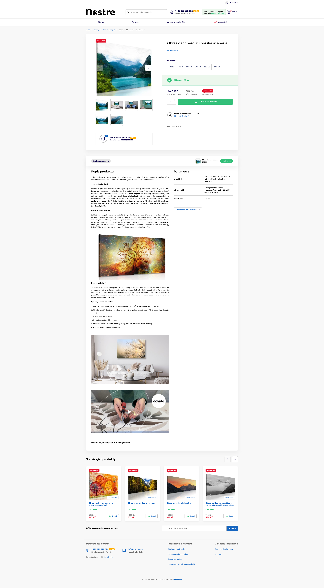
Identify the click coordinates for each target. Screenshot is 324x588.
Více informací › (173, 50)
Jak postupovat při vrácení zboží (181, 564)
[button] (148, 68)
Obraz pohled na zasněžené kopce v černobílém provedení (220, 504)
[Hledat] (128, 12)
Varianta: (171, 61)
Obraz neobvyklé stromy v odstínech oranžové (101, 504)
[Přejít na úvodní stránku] (100, 12)
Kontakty (218, 554)
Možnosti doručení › (181, 116)
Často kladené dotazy (224, 549)
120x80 (207, 67)
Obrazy (96, 30)
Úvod (88, 30)
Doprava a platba (175, 559)
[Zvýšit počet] (174, 100)
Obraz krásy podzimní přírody (141, 503)
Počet (170, 102)
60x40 (189, 67)
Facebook (108, 557)
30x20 (171, 67)
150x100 (217, 67)
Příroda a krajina (109, 30)
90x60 (198, 67)
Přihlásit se (234, 3)
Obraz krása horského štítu (179, 503)
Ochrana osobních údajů (178, 554)
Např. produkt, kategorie (141, 12)
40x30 (180, 67)
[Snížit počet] (174, 103)
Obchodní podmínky (176, 549)
